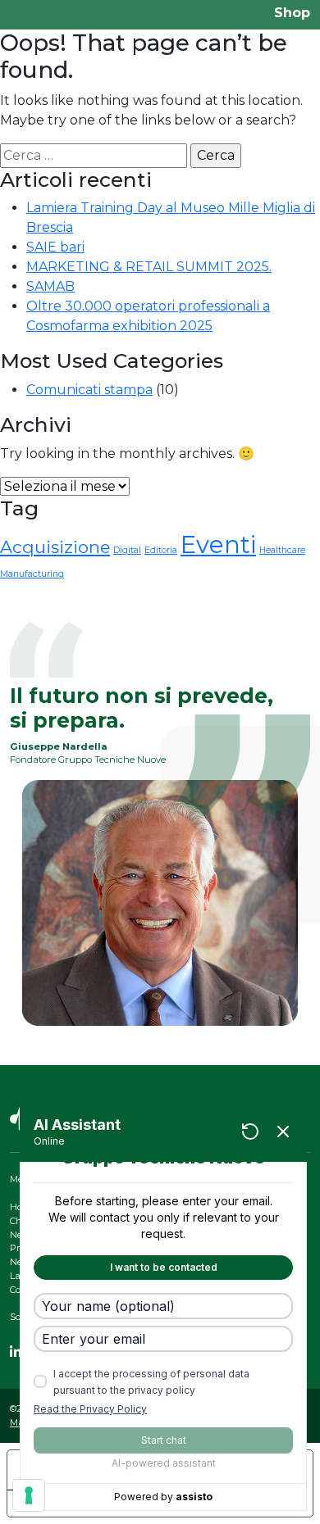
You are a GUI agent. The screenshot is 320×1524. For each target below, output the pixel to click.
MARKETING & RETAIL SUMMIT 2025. (149, 266)
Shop (292, 12)
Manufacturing (32, 574)
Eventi (218, 544)
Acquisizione (55, 547)
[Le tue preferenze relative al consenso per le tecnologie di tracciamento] (28, 1495)
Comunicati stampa (89, 389)
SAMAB (50, 286)
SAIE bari (55, 247)
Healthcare (282, 550)
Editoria (160, 550)
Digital (127, 550)
